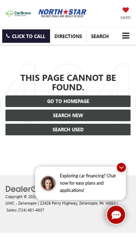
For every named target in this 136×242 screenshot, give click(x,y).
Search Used (68, 129)
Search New (68, 115)
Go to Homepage (68, 101)
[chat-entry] (116, 215)
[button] (26, 36)
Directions (68, 36)
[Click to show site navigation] (125, 35)
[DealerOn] (23, 188)
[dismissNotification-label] (121, 167)
